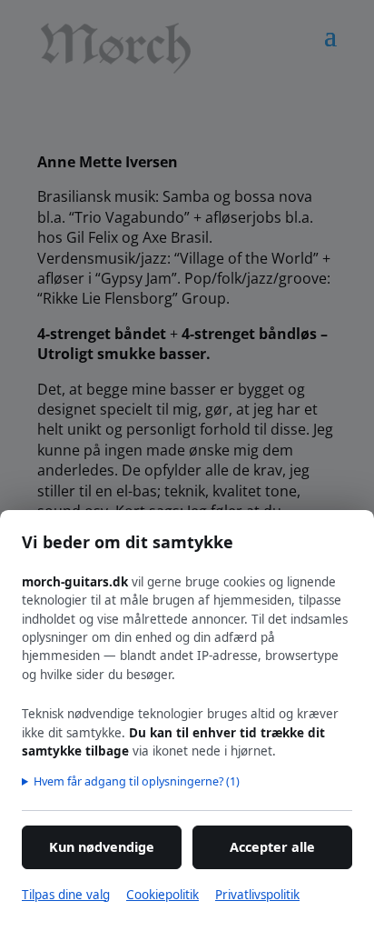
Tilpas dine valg (66, 894)
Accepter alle (272, 847)
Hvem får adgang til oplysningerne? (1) (137, 781)
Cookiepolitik (162, 894)
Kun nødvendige (101, 847)
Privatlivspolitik (257, 894)
